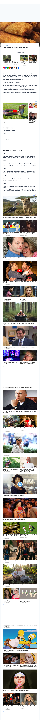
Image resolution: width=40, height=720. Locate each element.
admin (5, 49)
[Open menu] (38, 2)
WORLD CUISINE (5, 45)
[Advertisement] (20, 12)
